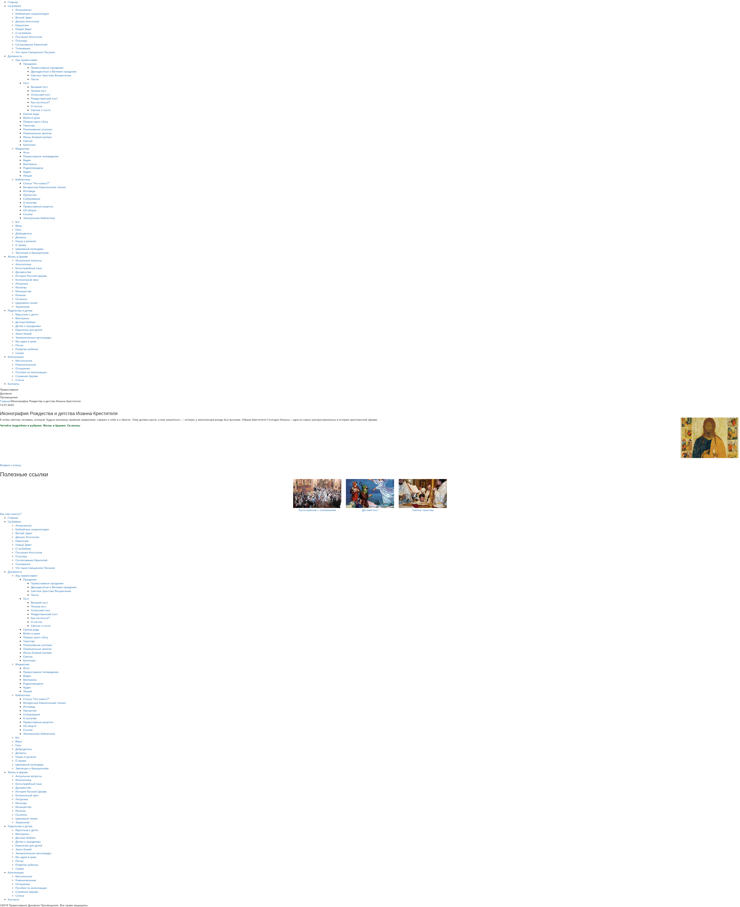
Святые (28, 141)
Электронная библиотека (39, 218)
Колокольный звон (27, 279)
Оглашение (22, 368)
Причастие (30, 195)
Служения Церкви (26, 376)
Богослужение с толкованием (317, 510)
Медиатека (22, 148)
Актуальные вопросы (28, 260)
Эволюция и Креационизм (32, 252)
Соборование (31, 198)
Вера (18, 225)
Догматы (20, 237)
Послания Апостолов (28, 37)
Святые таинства (423, 510)
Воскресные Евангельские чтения (44, 187)
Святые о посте (40, 110)
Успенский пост (40, 94)
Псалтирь (21, 40)
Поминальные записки (37, 133)
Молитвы (21, 287)
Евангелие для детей (28, 330)
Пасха (35, 79)
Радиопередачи (33, 168)
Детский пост (370, 510)
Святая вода (31, 114)
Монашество (23, 291)
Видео (27, 160)
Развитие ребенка (26, 349)
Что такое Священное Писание (35, 52)
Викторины (30, 164)
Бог (17, 222)
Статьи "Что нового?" (36, 183)
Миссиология (23, 360)
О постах (36, 106)
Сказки (19, 353)
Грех (18, 229)
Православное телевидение (41, 156)
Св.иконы (21, 299)
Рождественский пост (44, 98)
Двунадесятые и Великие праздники (54, 71)
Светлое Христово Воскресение (51, 75)
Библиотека (22, 179)
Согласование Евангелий (31, 44)
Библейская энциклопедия (32, 13)
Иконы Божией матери (37, 137)
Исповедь (29, 191)
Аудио (27, 171)
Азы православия (26, 60)
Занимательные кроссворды (33, 337)
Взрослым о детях (26, 314)
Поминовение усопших (37, 129)
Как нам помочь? (11, 514)
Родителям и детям (20, 310)
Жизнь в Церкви (18, 256)
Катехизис (29, 145)
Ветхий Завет (23, 17)
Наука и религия (25, 241)
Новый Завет (23, 29)
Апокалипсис (23, 10)
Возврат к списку (10, 465)
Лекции (27, 175)
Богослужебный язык (28, 268)
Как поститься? (40, 102)
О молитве (30, 202)
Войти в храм (31, 118)
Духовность (15, 56)
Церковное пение (26, 303)
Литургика (21, 283)
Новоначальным (25, 364)
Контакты (13, 384)
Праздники (30, 64)
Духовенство (23, 272)
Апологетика (23, 264)
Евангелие (22, 25)
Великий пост (39, 87)
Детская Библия (25, 322)
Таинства (29, 125)
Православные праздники (47, 67)
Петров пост (38, 91)
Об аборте (29, 210)
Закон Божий (23, 333)
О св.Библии (23, 33)
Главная (13, 2)
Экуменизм (22, 306)
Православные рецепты (38, 206)
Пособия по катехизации (31, 372)
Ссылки (28, 214)
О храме (20, 245)
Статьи (19, 380)
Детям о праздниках (28, 326)
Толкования (22, 48)
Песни (19, 345)
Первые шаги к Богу (35, 121)
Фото (26, 152)
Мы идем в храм (25, 341)
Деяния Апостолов (27, 21)
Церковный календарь (29, 249)
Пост (26, 83)
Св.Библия (14, 6)
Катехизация (16, 357)
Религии (20, 295)
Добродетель (23, 233)
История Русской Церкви (31, 276)
